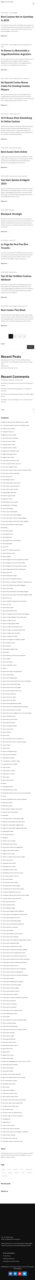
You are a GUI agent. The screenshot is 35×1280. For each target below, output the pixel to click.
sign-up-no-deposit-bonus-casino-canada (13, 1077)
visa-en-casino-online (8, 1125)
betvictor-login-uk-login (8, 495)
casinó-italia (5, 652)
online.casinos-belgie (8, 1036)
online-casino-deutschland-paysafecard (13, 924)
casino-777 (12, 240)
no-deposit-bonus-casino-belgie (11, 885)
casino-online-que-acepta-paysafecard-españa (15, 706)
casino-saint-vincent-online (10, 719)
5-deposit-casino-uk (8, 431)
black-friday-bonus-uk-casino (10, 502)
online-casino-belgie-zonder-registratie (13, 911)
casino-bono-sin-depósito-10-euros (12, 579)
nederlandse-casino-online (9, 869)
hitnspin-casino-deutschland (10, 812)
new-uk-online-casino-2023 (10, 882)
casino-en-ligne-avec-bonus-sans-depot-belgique (16, 614)
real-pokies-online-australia (10, 1064)
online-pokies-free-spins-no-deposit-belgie (14, 1020)
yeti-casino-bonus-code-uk (9, 1138)
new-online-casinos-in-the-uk (10, 876)
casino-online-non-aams (9, 697)
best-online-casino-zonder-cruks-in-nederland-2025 (16, 470)
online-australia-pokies (15, 148)
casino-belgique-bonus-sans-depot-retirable (14, 566)
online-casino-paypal (8, 978)
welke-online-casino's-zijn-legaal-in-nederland (15, 1132)
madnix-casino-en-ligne (8, 841)
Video (23, 1172)
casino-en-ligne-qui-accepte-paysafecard (13, 630)
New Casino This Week (13, 310)
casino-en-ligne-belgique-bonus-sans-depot (14, 617)
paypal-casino (13, 272)
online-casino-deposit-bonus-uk (11, 917)
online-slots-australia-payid (10, 1026)
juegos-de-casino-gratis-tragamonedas (12, 825)
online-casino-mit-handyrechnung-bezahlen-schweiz (16, 940)
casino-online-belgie (8, 674)
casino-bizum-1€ (7, 572)
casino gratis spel (7, 537)
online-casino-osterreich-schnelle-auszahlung (15, 975)
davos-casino (6, 777)
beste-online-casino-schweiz (10, 489)
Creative (15, 1169)
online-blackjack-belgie (8, 908)
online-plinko (6, 1016)
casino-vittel (5, 735)
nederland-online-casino (9, 866)
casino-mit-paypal (7, 662)
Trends (21, 1169)
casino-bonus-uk (7, 598)
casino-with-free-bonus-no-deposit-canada (14, 742)
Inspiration (5, 815)
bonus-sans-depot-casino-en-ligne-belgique (14, 518)
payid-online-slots (7, 1048)
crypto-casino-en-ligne (8, 770)
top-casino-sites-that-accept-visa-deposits (14, 1100)
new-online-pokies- (7, 879)
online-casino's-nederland (9, 1004)
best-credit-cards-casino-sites (10, 460)
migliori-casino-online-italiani (10, 850)
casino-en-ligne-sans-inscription (11, 633)
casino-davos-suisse (8, 607)
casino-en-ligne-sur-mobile (9, 636)
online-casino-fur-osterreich (10, 927)
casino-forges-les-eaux (8, 642)
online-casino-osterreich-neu (10, 965)
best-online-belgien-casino (9, 467)
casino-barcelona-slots (8, 553)
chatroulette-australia (8, 758)
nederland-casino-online (9, 863)
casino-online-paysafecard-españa (11, 703)
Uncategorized (6, 1119)
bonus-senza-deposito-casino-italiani (12, 524)
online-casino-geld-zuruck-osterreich (12, 933)
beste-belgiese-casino (8, 479)
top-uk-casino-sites (7, 1109)
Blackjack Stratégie (11, 213)
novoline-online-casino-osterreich (11, 898)
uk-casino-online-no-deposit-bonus (12, 1112)
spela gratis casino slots (8, 1084)
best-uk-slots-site (7, 476)
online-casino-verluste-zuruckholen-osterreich (15, 997)
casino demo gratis (7, 531)
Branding (11, 210)
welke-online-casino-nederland (11, 1128)
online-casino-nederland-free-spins (12, 946)
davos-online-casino (8, 780)
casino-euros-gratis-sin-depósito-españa (13, 639)
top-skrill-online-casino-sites (10, 1106)
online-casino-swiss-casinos (10, 994)
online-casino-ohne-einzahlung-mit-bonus (14, 952)
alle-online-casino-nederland (10, 438)
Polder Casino (4, 366)
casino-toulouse (6, 732)
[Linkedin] (15, 1274)
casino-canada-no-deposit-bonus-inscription (14, 601)
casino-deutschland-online (9, 611)
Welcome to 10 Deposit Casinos (9, 368)
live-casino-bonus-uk (8, 834)
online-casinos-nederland (9, 1007)
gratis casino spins (7, 802)
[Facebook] (10, 1274)
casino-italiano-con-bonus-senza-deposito (14, 655)
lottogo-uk (5, 837)
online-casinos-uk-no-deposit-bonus (12, 1010)
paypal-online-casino (8, 1055)
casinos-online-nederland (9, 754)
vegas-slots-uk (6, 1122)
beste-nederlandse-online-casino (11, 483)
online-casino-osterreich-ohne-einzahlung (13, 968)
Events (4, 796)
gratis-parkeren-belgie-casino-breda (12, 809)
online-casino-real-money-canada (11, 984)
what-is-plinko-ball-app (8, 1135)
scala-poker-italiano (7, 1071)
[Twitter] (24, 1274)
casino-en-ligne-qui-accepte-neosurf (12, 626)
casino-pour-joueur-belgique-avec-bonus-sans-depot (17, 713)
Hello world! (19, 380)
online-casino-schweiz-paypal (10, 988)
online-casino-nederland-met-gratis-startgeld (14, 949)
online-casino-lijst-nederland (10, 937)
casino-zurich (6, 748)
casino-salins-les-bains (8, 722)
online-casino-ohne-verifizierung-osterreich (14, 956)
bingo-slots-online (7, 499)
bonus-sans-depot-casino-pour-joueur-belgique (15, 521)
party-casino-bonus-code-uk (10, 1045)
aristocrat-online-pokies (9, 441)
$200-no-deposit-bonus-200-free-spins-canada (15, 422)
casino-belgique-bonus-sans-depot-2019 (13, 563)
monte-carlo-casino (7, 860)
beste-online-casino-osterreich (10, 486)
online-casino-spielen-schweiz (10, 991)
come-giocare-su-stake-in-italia (11, 761)
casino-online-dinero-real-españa (11, 687)
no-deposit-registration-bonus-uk (11, 892)
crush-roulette (6, 767)
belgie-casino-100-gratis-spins (10, 451)
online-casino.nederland (9, 1000)
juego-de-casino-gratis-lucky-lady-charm (13, 821)
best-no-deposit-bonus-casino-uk (18, 306)
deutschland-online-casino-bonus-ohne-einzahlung (16, 793)
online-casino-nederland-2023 (10, 943)
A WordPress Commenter (7, 380)
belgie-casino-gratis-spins (9, 454)
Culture (3, 1172)
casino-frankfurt (6, 646)
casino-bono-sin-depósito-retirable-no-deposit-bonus (17, 582)
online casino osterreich (8, 901)
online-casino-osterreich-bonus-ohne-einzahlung (15, 959)
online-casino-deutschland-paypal (11, 921)
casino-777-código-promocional (11, 550)
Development (29, 1169)
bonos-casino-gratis (7, 508)
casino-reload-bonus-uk (8, 716)
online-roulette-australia (9, 1023)
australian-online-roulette (9, 447)
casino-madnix (6, 658)
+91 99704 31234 (8, 1237)
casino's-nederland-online (9, 751)
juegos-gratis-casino (8, 831)
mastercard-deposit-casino (9, 844)
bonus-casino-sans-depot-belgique (12, 515)
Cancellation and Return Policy (11, 1261)
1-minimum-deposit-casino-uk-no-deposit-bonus (15, 425)
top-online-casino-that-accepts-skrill (12, 1103)
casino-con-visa (6, 604)
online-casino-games (8, 930)
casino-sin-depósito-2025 (9, 726)
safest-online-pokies (8, 1068)
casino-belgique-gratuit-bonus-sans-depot (14, 569)
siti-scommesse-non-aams (9, 1080)
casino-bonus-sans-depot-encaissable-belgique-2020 (17, 595)
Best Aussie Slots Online (14, 151)
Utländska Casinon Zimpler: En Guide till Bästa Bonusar (15, 360)
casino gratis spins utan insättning (11, 540)
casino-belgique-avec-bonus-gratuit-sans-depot (15, 559)
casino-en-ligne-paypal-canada (10, 623)
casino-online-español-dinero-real (11, 690)
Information (4, 1176)
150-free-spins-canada (8, 428)
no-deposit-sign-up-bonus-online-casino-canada (15, 895)
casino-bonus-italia (7, 588)
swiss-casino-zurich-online (9, 1093)
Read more (4, 36)
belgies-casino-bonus (8, 457)
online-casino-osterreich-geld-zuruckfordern (14, 962)
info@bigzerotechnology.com (12, 1239)
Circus (2, 364)
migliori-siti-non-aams (8, 853)
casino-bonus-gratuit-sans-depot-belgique (14, 585)
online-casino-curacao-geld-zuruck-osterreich (14, 914)
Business (17, 1172)
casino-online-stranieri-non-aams (11, 710)
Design (4, 783)
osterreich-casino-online (9, 1042)
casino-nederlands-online (9, 665)
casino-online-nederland (9, 694)
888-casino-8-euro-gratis (9, 435)
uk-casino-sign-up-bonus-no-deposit (12, 1116)
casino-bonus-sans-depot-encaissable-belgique (15, 591)
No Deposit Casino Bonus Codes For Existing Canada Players (15, 86)
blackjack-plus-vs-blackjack (9, 505)
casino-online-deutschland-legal (11, 684)
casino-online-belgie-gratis (9, 678)
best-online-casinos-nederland (10, 473)
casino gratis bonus (7, 534)
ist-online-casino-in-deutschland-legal (12, 818)
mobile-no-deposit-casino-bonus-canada (13, 857)
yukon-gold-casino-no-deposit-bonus (12, 1141)
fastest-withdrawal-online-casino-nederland (14, 799)
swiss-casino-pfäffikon (8, 1090)
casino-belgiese (13, 13)
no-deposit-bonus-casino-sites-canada (13, 889)
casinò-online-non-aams (9, 700)
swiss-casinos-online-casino (10, 1096)
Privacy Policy (6, 1256)
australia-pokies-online (8, 444)
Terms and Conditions (9, 1253)
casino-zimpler (6, 745)
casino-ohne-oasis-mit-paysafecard (12, 671)
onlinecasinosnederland (8, 1039)
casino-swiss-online (14, 114)
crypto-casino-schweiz (8, 774)
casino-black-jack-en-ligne (9, 575)
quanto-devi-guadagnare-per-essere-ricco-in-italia (16, 1061)
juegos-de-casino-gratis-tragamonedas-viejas (14, 828)
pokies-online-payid (7, 1058)
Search (3, 344)
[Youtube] (20, 1274)
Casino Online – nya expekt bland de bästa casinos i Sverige (17, 362)
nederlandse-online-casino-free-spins (12, 873)
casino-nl (4, 668)
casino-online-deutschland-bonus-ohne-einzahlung (16, 681)
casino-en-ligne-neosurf (9, 620)
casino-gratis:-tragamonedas (10, 649)
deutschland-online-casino (9, 790)
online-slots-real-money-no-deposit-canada (14, 1029)
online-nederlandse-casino (9, 1013)
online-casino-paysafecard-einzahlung (12, 981)
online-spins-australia (8, 1032)
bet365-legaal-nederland (9, 492)
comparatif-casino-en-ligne (9, 764)
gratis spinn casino (7, 806)
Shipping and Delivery (9, 1258)
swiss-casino (6, 1087)
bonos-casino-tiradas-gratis (9, 511)
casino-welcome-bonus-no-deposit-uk (19, 78)
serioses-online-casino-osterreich (18, 176)
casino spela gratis (7, 543)
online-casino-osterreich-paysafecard (12, 972)
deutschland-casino (7, 786)
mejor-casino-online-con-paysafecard (12, 847)
